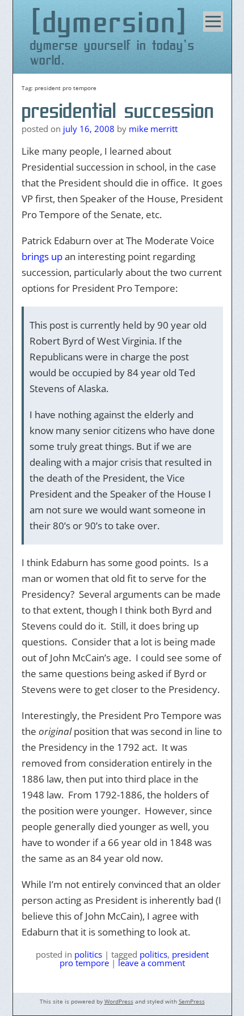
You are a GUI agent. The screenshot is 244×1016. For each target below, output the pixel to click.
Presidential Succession (118, 110)
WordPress (118, 1001)
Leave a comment (151, 962)
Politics (88, 954)
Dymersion (109, 22)
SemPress (192, 1001)
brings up (42, 256)
